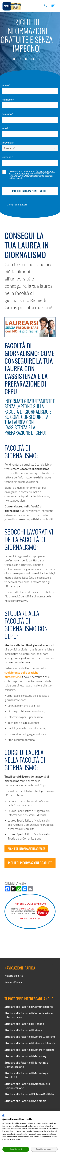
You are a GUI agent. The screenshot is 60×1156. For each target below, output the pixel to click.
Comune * (7, 156)
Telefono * (7, 113)
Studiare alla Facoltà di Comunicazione (28, 1006)
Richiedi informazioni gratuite (30, 862)
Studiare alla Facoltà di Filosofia (24, 1023)
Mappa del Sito (13, 975)
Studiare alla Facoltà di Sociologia (25, 1100)
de (26, 59)
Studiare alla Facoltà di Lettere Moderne (29, 1049)
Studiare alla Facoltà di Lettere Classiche (29, 1036)
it (14, 59)
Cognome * (8, 99)
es (32, 59)
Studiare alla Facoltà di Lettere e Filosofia (30, 1043)
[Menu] (53, 5)
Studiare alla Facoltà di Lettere (23, 1030)
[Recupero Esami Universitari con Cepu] (11, 6)
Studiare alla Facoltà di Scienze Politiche (29, 1094)
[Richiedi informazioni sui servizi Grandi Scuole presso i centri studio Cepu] (30, 911)
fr (39, 59)
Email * (6, 128)
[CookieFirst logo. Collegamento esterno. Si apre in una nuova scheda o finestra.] (3, 1115)
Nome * (6, 85)
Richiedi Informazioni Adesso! (26, 849)
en (20, 59)
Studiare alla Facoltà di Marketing (25, 1056)
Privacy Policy (13, 982)
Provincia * (8, 142)
